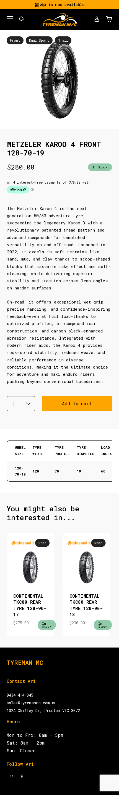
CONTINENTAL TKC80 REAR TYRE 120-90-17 (29, 605)
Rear (42, 543)
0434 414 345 (20, 695)
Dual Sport (39, 40)
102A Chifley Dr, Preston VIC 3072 (43, 710)
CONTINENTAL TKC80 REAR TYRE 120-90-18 (86, 605)
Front (15, 40)
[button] (10, 19)
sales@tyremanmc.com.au (31, 702)
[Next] (88, 580)
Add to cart (77, 403)
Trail (63, 40)
